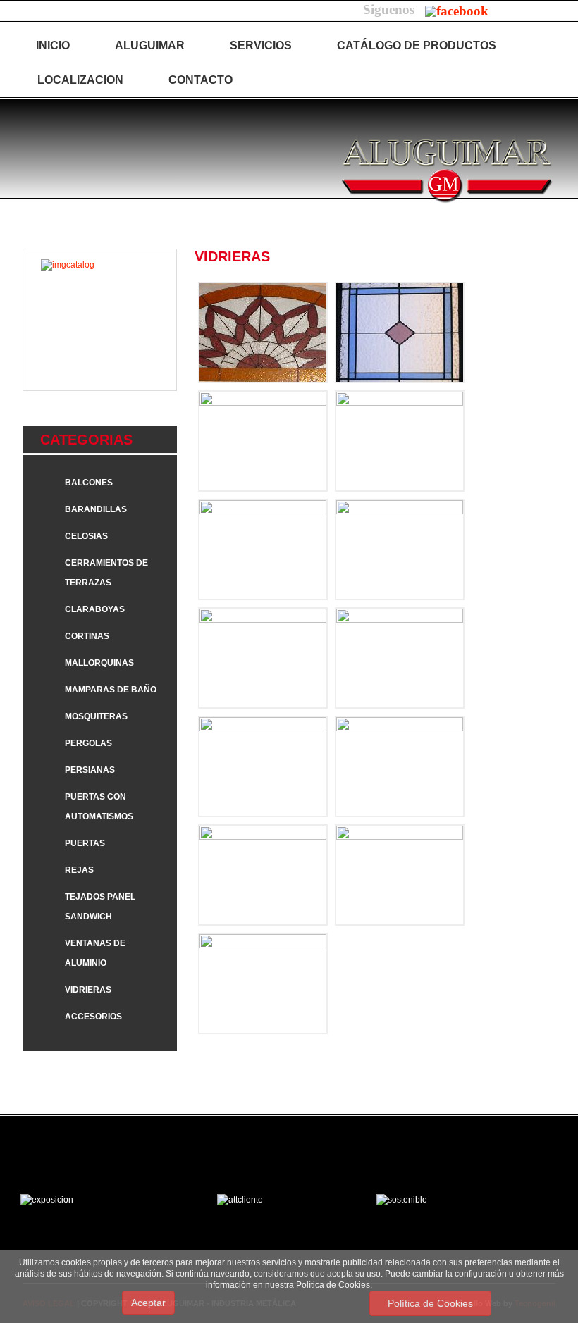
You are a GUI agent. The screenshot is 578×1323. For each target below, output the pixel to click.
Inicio (53, 45)
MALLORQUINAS (99, 663)
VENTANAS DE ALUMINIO (95, 953)
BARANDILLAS (96, 509)
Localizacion (80, 80)
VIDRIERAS (88, 990)
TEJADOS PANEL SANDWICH (100, 906)
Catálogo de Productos (416, 45)
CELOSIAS (86, 536)
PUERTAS (85, 843)
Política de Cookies (430, 1303)
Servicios (261, 45)
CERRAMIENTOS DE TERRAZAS (106, 573)
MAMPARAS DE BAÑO (110, 690)
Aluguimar (150, 45)
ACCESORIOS (93, 1016)
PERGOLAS (88, 743)
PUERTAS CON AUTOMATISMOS (99, 806)
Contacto (200, 80)
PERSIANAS (90, 770)
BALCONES (89, 482)
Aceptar (148, 1302)
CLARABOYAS (95, 609)
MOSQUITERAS (96, 716)
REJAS (79, 870)
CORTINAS (87, 636)
